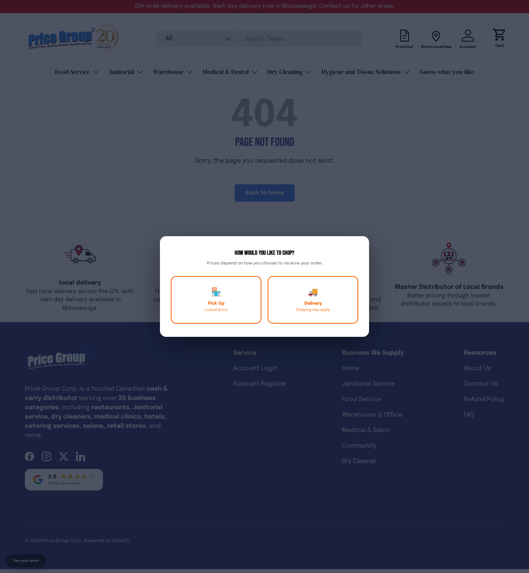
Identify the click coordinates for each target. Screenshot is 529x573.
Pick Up (216, 300)
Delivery (313, 300)
